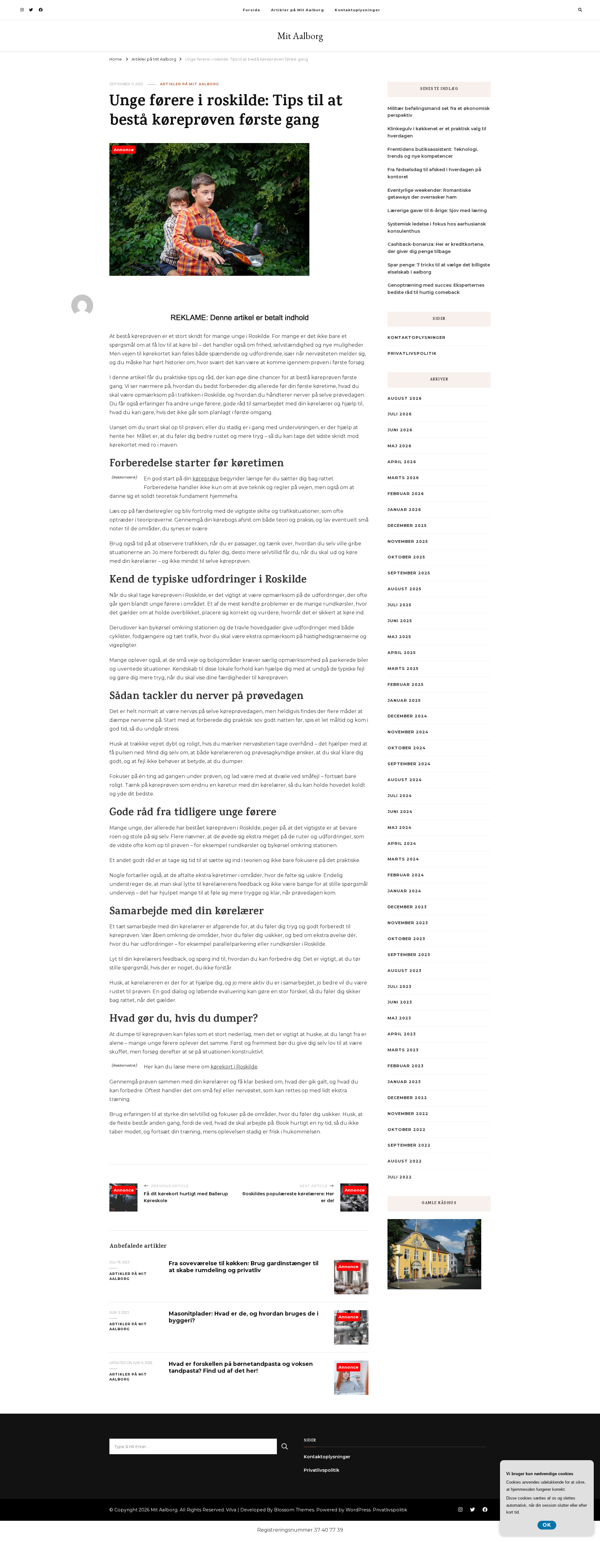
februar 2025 (405, 684)
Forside (251, 10)
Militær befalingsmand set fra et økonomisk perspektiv (439, 112)
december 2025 (407, 525)
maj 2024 (400, 827)
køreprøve (205, 479)
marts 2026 (403, 477)
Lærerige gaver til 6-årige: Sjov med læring (437, 210)
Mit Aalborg (300, 36)
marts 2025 (403, 668)
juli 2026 (400, 414)
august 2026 (405, 398)
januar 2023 (404, 1081)
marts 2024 (403, 859)
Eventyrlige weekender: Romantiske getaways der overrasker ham (429, 193)
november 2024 (408, 732)
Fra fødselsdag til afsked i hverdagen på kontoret (434, 173)
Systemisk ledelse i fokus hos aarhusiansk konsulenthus (437, 227)
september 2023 (409, 954)
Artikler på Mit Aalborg (297, 10)
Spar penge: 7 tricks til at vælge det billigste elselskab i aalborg (439, 268)
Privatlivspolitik (412, 353)
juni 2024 (400, 811)
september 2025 (409, 573)
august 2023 (404, 970)
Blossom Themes (294, 1510)
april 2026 (402, 461)
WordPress (358, 1510)
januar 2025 (404, 700)
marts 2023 (403, 1050)
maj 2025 (399, 636)
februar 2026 (406, 493)
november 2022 (408, 1113)
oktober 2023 (406, 938)
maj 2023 (399, 1018)
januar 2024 (404, 891)
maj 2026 (400, 446)
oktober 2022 (407, 1129)
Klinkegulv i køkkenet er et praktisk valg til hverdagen (437, 132)
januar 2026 (404, 509)
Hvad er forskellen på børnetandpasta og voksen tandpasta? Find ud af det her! (241, 1367)
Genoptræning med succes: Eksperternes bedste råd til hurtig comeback (436, 288)
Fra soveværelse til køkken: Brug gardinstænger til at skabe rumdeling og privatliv (243, 1266)
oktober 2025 (406, 557)
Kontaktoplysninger (357, 10)
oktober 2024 (407, 748)
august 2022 (405, 1161)
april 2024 (402, 843)
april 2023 (402, 1034)
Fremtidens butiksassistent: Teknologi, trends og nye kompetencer (433, 152)
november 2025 (408, 541)
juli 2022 (400, 1177)
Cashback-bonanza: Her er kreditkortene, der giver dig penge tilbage (436, 247)
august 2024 (405, 779)
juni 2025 (400, 620)
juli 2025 (399, 604)
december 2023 (407, 907)
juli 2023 (399, 986)
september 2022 (409, 1145)
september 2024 (409, 763)
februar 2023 (405, 1066)
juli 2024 (400, 795)
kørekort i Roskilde (234, 1067)
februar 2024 (406, 875)
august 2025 (404, 589)
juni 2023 (400, 1002)
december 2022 (407, 1097)
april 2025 (402, 652)
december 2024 (407, 716)
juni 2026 (400, 430)
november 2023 (408, 922)
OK (546, 1525)
